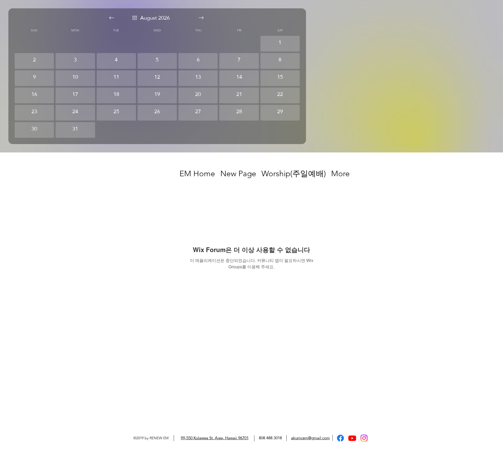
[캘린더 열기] (135, 18)
